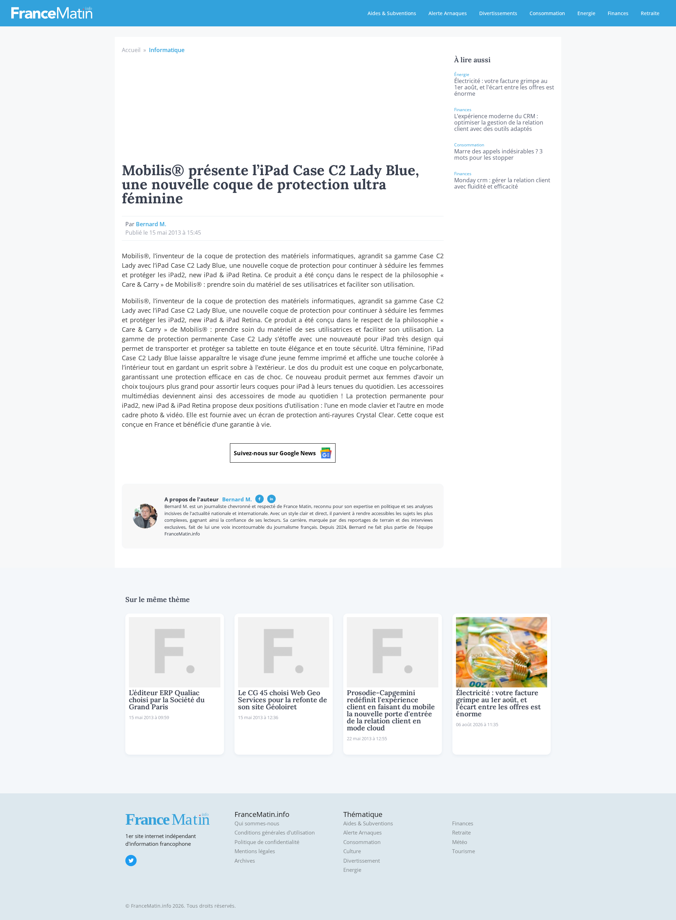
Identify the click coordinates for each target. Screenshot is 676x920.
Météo (459, 842)
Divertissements (498, 13)
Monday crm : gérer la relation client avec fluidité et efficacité (502, 183)
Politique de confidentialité (266, 842)
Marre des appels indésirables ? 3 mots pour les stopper (498, 154)
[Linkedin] (271, 499)
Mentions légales (254, 851)
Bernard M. (151, 224)
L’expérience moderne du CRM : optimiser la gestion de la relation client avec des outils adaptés (498, 122)
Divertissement (361, 860)
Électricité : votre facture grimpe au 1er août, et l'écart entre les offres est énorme (504, 87)
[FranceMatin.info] (51, 12)
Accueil (131, 50)
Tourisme (463, 851)
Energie (586, 13)
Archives (244, 860)
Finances (618, 13)
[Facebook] (259, 499)
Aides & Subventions (392, 13)
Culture (352, 851)
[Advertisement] (283, 107)
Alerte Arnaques (447, 13)
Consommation (547, 13)
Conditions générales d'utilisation (274, 832)
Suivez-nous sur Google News (275, 453)
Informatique (166, 50)
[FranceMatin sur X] (131, 860)
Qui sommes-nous (256, 823)
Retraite (650, 13)
